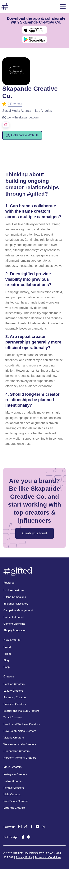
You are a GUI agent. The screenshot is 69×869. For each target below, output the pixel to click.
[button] (63, 6)
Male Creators (12, 794)
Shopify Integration (14, 630)
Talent (7, 653)
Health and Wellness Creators (21, 724)
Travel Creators (12, 717)
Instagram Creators (15, 774)
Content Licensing (14, 623)
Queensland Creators (16, 750)
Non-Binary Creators (15, 801)
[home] (4, 6)
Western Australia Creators (19, 744)
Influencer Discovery (15, 603)
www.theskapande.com (23, 117)
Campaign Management (18, 610)
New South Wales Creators (19, 730)
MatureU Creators (14, 807)
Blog (6, 660)
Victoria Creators (13, 737)
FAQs (6, 667)
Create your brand (34, 533)
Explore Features (13, 590)
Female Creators (13, 787)
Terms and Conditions (48, 857)
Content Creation (13, 616)
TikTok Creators (12, 781)
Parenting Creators (14, 697)
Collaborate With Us (25, 135)
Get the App (10, 837)
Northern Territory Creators (19, 757)
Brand (7, 647)
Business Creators (14, 704)
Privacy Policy (24, 857)
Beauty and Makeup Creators (21, 710)
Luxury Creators (13, 690)
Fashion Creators (14, 683)
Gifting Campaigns (14, 596)
